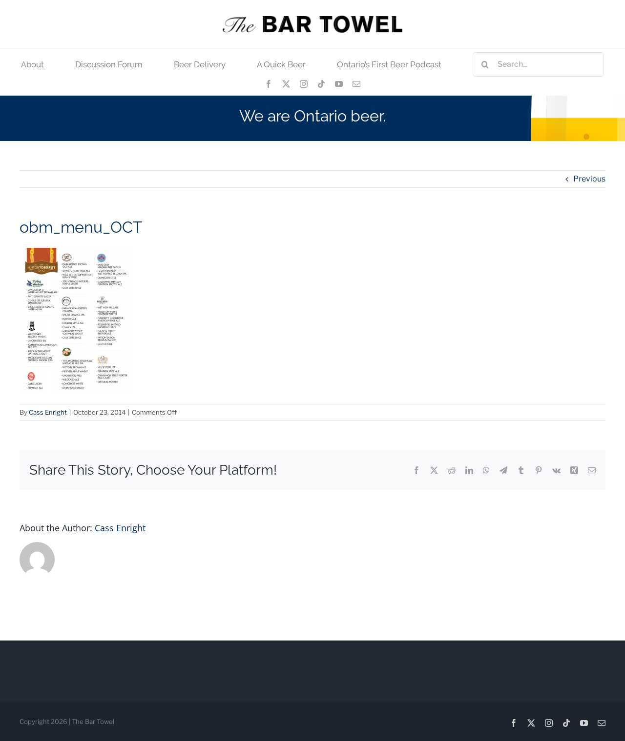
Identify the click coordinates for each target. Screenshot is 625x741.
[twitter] (286, 84)
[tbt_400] (312, 19)
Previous (589, 178)
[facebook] (268, 84)
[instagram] (304, 84)
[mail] (356, 84)
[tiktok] (321, 84)
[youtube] (339, 84)
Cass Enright (48, 412)
